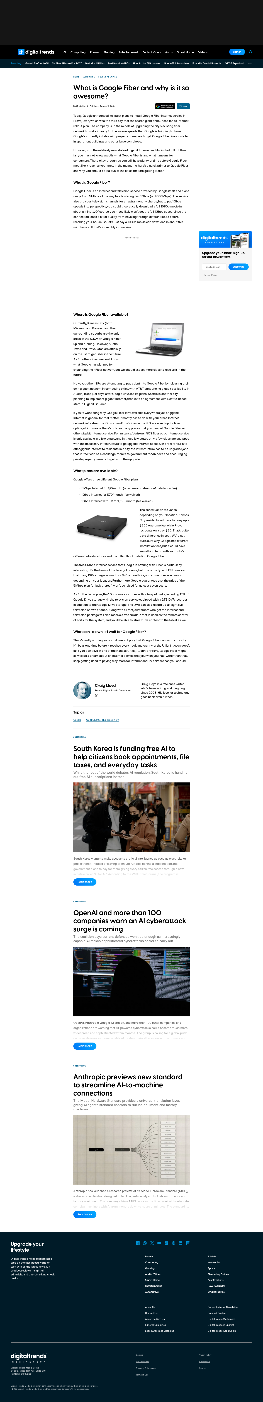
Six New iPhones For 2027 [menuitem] (67, 63)
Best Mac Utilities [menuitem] (94, 63)
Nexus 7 (135, 615)
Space (211, 1268)
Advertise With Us (155, 1318)
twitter (96, 695)
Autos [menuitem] (169, 52)
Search (250, 52)
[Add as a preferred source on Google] (165, 106)
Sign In (237, 52)
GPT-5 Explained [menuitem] (234, 63)
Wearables (214, 1262)
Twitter (152, 1243)
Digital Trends (29, 56)
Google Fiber (82, 191)
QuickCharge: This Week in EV (102, 719)
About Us (150, 1307)
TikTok (166, 1243)
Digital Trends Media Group (31, 1389)
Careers (139, 1354)
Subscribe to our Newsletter (223, 1307)
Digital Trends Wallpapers (221, 1318)
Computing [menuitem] (78, 52)
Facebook (138, 1243)
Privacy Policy (210, 275)
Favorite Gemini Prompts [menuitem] (207, 63)
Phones (149, 1256)
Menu (12, 52)
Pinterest (173, 1243)
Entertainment (153, 1286)
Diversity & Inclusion (146, 1368)
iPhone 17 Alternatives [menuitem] (176, 63)
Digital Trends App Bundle (222, 1330)
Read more (85, 882)
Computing (151, 1262)
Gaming (150, 1268)
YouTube (159, 1243)
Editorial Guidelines (155, 1324)
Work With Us (142, 1361)
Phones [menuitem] (94, 52)
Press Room (204, 1361)
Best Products (215, 1280)
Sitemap (202, 1368)
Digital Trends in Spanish (221, 1324)
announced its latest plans (111, 115)
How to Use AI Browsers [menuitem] (146, 63)
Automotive (152, 1292)
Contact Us (151, 1312)
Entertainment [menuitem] (128, 52)
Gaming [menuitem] (109, 52)
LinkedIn (180, 1243)
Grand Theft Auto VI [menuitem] (36, 63)
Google (77, 719)
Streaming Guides (218, 1274)
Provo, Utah (96, 349)
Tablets (212, 1256)
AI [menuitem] (64, 52)
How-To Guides (216, 1286)
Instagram (145, 1243)
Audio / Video (153, 1274)
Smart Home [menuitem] (185, 52)
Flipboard (188, 1243)
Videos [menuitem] (203, 52)
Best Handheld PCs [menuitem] (119, 63)
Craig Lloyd (82, 106)
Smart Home (152, 1280)
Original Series (216, 1292)
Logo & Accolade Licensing (159, 1330)
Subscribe (238, 267)
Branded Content (217, 1312)
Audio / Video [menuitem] (151, 52)
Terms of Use (142, 1374)
